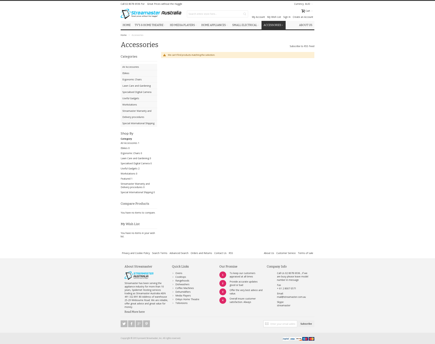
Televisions (181, 303)
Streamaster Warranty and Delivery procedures (135, 185)
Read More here (135, 311)
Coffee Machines (184, 288)
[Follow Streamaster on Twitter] (124, 323)
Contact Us (220, 253)
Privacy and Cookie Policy (136, 253)
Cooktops (180, 276)
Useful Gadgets (129, 168)
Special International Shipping (137, 192)
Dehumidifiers (183, 291)
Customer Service (286, 253)
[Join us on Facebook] (132, 323)
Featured (125, 178)
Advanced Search (179, 253)
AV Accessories (129, 143)
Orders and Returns (201, 253)
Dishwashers (182, 284)
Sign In (287, 17)
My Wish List (274, 17)
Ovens (178, 273)
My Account (258, 17)
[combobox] (217, 14)
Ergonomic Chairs (130, 153)
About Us (269, 253)
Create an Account (303, 17)
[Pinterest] (146, 323)
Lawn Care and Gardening (135, 158)
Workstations (128, 173)
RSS (231, 253)
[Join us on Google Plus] (139, 323)
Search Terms (159, 253)
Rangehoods (182, 280)
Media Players (183, 295)
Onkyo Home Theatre (187, 299)
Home (124, 35)
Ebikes (124, 148)
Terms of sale (305, 253)
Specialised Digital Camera (135, 163)
